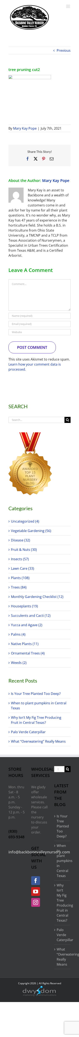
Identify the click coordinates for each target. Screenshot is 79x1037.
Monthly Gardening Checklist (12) (37, 596)
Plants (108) (20, 578)
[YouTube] (35, 891)
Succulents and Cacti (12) (31, 615)
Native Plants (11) (25, 644)
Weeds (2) (19, 662)
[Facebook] (35, 880)
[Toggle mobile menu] (68, 6)
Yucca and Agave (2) (26, 625)
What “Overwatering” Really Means (38, 741)
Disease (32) (20, 540)
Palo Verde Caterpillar (28, 732)
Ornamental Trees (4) (28, 653)
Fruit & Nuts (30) (24, 549)
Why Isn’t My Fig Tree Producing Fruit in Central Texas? (62, 903)
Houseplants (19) (24, 606)
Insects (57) (20, 559)
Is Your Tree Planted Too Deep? (36, 693)
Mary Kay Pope (25, 128)
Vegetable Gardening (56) (31, 530)
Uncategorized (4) (25, 521)
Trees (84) (19, 587)
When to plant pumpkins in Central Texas (62, 860)
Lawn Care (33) (22, 568)
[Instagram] (35, 902)
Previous (64, 50)
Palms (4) (18, 634)
